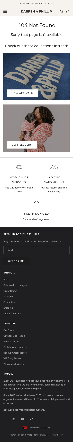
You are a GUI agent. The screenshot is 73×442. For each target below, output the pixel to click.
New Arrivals (22, 93)
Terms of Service (41, 435)
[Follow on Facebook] (5, 419)
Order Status (10, 290)
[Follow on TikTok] (31, 419)
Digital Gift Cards (12, 313)
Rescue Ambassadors (15, 352)
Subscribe (16, 261)
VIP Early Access (12, 358)
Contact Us (9, 302)
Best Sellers (22, 144)
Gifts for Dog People (14, 335)
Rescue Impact (11, 341)
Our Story (8, 330)
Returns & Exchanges (15, 285)
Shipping (8, 307)
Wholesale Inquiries (13, 364)
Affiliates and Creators (15, 347)
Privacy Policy (56, 435)
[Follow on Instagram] (14, 419)
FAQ (5, 279)
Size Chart (8, 296)
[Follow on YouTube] (22, 419)
